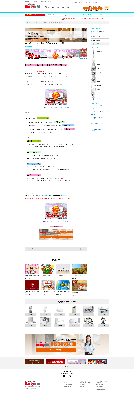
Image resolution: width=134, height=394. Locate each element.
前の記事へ (31, 249)
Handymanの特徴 (79, 2)
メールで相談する (57, 350)
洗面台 (101, 14)
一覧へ (57, 249)
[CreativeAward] (56, 361)
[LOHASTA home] (77, 361)
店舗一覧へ (99, 43)
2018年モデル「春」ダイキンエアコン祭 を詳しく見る (56, 107)
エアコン (106, 14)
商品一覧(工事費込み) (50, 7)
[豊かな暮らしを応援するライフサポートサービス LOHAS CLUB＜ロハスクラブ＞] (35, 361)
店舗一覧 (88, 2)
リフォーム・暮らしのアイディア (101, 31)
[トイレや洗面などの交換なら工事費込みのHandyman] (41, 383)
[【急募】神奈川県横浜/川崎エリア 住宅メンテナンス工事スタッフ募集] (98, 361)
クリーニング (95, 14)
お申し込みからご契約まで (64, 7)
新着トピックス (28, 46)
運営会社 (95, 2)
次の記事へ (81, 249)
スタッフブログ (96, 40)
